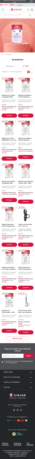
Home (2, 54)
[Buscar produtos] (30, 15)
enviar (28, 356)
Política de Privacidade (27, 361)
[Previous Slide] (2, 1)
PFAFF (12, 4)
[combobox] (17, 15)
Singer (4, 4)
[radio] (31, 72)
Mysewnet (19, 4)
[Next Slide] (33, 1)
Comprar (9, 115)
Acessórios (8, 54)
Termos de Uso (13, 362)
